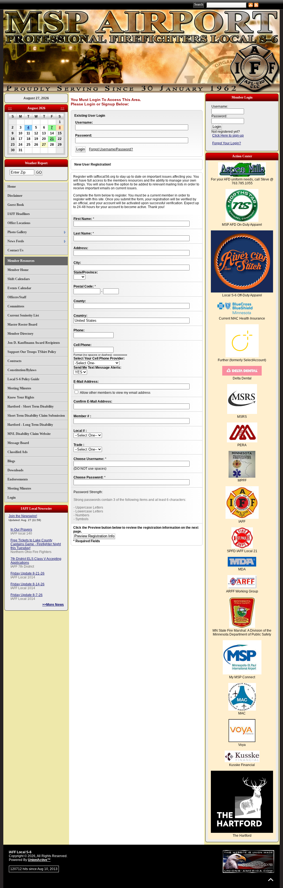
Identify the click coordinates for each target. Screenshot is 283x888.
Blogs (11, 461)
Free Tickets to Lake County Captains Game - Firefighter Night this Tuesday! (36, 544)
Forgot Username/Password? (111, 149)
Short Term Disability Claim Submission (36, 416)
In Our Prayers (21, 529)
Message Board (18, 443)
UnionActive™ (39, 860)
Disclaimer (14, 196)
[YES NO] (80, 372)
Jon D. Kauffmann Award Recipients (33, 343)
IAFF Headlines (18, 214)
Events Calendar (19, 288)
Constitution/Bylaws (21, 370)
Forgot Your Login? (226, 143)
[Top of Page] (270, 880)
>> (62, 108)
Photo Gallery (17, 232)
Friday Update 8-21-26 (27, 573)
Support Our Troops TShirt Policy (31, 352)
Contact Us (15, 250)
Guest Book (15, 205)
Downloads (15, 470)
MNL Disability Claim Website (29, 434)
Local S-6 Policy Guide (23, 379)
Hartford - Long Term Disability (30, 425)
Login (11, 497)
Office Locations (18, 223)
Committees (15, 306)
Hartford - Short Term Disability (30, 406)
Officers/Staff (16, 297)
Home (11, 186)
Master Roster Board (22, 324)
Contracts (14, 361)
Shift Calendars (18, 279)
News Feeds (15, 241)
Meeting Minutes (19, 388)
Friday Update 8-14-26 (27, 584)
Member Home (17, 270)
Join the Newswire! (23, 516)
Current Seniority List (23, 315)
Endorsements (17, 479)
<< (10, 108)
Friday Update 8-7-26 (27, 595)
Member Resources (21, 261)
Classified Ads (17, 452)
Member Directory (20, 334)
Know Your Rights (20, 397)
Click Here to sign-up (228, 135)
